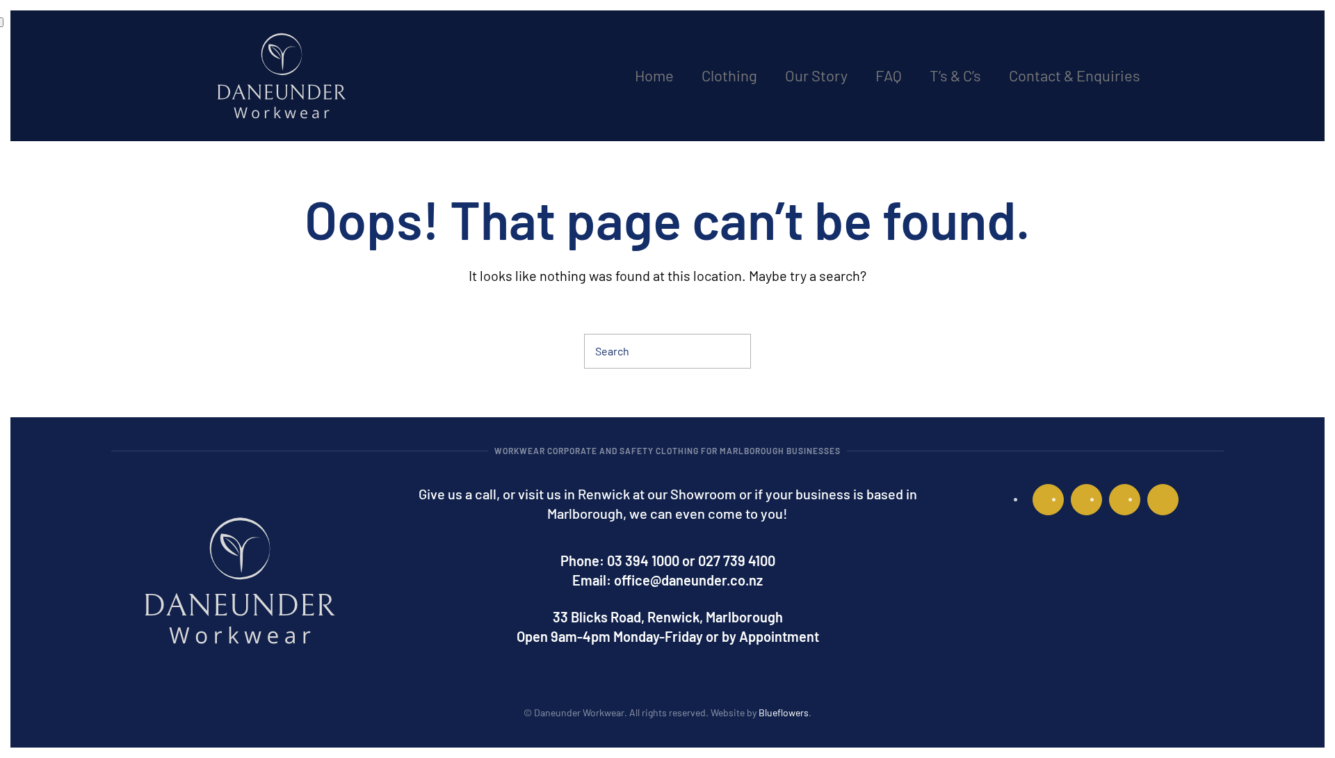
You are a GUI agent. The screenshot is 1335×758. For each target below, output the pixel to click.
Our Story (816, 75)
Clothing (729, 75)
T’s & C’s (955, 75)
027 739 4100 (736, 560)
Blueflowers (784, 712)
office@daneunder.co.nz (688, 580)
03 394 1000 (643, 560)
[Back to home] (282, 75)
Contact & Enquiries (1074, 75)
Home (654, 75)
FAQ (888, 75)
